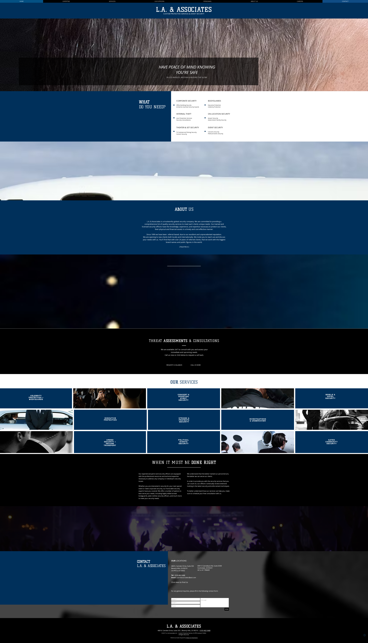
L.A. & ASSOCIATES (184, 9)
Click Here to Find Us (179, 582)
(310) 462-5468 (180, 575)
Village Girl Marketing (192, 637)
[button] (299, 1)
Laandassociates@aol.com (186, 578)
